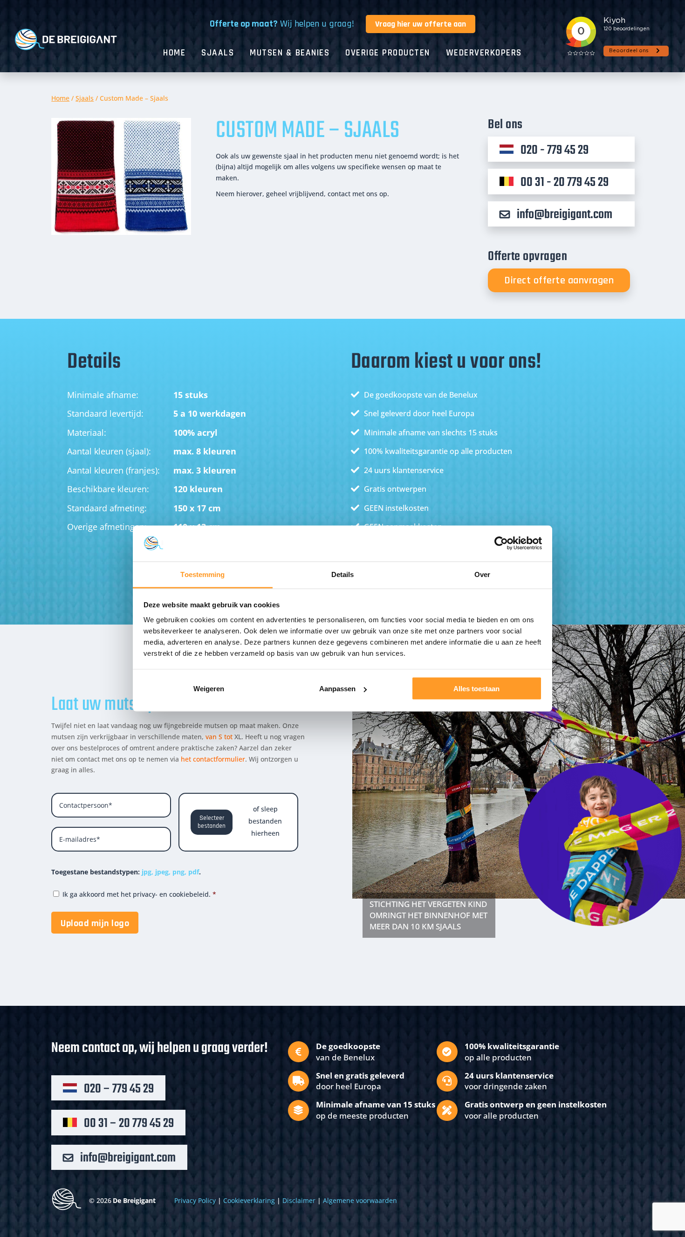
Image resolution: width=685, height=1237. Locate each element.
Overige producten (387, 54)
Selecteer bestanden (212, 822)
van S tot (220, 736)
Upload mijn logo (95, 923)
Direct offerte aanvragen (559, 280)
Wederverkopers (484, 54)
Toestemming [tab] (202, 574)
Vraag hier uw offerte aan (420, 24)
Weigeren (208, 689)
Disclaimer (298, 1200)
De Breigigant (134, 1200)
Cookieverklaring (249, 1200)
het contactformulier (213, 759)
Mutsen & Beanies (289, 54)
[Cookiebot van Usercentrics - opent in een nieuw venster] (501, 543)
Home (174, 54)
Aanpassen (337, 689)
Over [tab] (482, 574)
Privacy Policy (195, 1200)
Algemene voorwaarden (360, 1200)
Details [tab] (342, 574)
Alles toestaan (476, 689)
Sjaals (217, 54)
